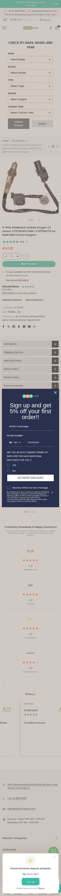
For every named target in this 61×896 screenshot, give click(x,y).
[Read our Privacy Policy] (52, 492)
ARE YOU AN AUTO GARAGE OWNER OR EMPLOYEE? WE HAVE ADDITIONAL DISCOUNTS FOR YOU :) (27, 456)
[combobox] (15, 443)
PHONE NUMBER (15, 435)
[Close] (55, 392)
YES (14, 465)
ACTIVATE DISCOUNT (31, 478)
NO (14, 470)
